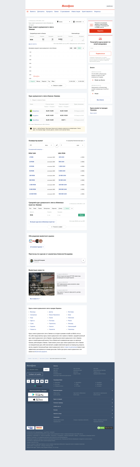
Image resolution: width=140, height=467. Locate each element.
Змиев (67, 208)
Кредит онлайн (76, 373)
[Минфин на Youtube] (46, 381)
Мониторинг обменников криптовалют (62, 375)
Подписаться (100, 53)
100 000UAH (63, 184)
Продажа (52, 106)
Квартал (44, 81)
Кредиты (49, 11)
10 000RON (33, 194)
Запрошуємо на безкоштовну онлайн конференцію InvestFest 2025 (99, 89)
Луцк (31, 317)
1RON (31, 157)
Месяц (38, 81)
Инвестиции (75, 11)
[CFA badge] (47, 428)
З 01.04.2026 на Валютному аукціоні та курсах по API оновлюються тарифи (98, 75)
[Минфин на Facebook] (28, 381)
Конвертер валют (57, 373)
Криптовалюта (87, 11)
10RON (31, 161)
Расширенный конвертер (35, 149)
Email (92, 48)
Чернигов (52, 329)
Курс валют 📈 (36, 358)
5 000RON (32, 189)
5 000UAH (62, 171)
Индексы (97, 11)
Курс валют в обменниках (79, 393)
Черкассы (33, 329)
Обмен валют (56, 393)
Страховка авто (57, 421)
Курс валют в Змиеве (44, 358)
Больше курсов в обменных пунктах (42, 222)
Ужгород (70, 323)
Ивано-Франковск (54, 315)
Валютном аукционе (41, 351)
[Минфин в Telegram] (33, 381)
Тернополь (52, 323)
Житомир (71, 312)
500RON (32, 180)
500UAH (61, 161)
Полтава (51, 320)
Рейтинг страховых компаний (100, 419)
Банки (56, 11)
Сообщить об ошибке (35, 374)
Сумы (32, 323)
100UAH (61, 157)
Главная (29, 358)
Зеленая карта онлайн (58, 419)
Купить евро (76, 394)
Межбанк (55, 372)
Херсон (51, 326)
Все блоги (100, 100)
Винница (32, 312)
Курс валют (56, 368)
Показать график (57, 226)
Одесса (32, 320)
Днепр (60, 208)
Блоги (92, 67)
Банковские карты (77, 370)
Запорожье (47, 208)
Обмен (81, 215)
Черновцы (71, 329)
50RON (31, 171)
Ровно (70, 320)
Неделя (33, 81)
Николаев (71, 317)
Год (49, 81)
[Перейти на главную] (70, 6)
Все (30, 208)
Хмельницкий (72, 326)
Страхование (65, 11)
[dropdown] (83, 48)
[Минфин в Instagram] (42, 381)
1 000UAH (62, 166)
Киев (34, 208)
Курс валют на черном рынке (100, 393)
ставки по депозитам (70, 347)
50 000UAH (62, 180)
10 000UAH (62, 175)
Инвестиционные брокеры (99, 370)
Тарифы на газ (96, 372)
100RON (32, 175)
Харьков (54, 208)
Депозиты (40, 11)
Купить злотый (96, 394)
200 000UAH (63, 189)
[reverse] (57, 145)
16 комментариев (36, 247)
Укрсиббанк (36, 120)
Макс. (53, 81)
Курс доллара (76, 368)
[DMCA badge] (105, 427)
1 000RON (32, 184)
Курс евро (95, 368)
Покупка (46, 106)
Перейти (100, 31)
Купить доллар (56, 394)
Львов (40, 208)
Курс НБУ (55, 370)
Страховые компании (98, 421)
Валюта (32, 11)
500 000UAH (63, 194)
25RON (31, 166)
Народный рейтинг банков (99, 373)
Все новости (34, 299)
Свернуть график (57, 85)
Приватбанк (36, 111)
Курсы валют (93, 113)
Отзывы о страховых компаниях (80, 419)
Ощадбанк (35, 115)
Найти (46, 369)
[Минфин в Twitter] (37, 381)
